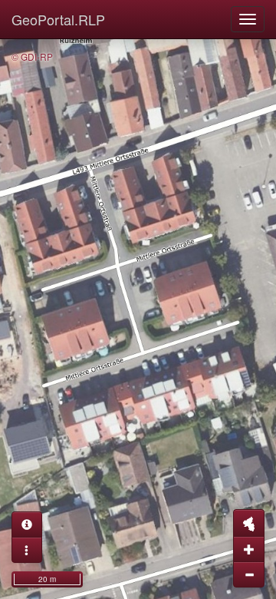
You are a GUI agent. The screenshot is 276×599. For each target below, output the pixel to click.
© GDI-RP (32, 56)
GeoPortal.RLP (58, 19)
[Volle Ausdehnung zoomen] (248, 523)
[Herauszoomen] (248, 574)
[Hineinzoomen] (248, 549)
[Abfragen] (27, 524)
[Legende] (27, 550)
